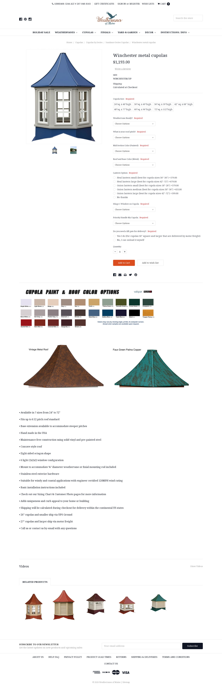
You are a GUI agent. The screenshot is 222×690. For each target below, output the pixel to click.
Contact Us (111, 663)
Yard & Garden (128, 32)
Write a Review (123, 68)
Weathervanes (65, 32)
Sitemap (126, 682)
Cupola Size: (123, 98)
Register (135, 3)
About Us (38, 656)
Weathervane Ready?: (128, 118)
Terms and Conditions (176, 656)
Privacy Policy (73, 656)
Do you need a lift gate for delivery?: (134, 231)
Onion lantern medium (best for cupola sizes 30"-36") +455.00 (149, 189)
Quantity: (117, 246)
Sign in (122, 3)
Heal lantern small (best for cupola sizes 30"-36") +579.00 (147, 177)
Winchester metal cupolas (144, 42)
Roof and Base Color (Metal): (131, 159)
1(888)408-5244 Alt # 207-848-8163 (72, 3)
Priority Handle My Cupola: (130, 217)
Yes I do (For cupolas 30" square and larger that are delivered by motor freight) (158, 236)
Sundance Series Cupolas (117, 42)
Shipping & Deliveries (144, 656)
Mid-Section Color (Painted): (130, 145)
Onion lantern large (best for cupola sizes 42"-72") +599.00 (147, 193)
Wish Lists (148, 3)
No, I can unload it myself (130, 239)
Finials (106, 32)
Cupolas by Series (94, 42)
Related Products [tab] (35, 581)
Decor (149, 32)
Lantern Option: (125, 172)
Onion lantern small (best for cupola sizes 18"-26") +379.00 (148, 185)
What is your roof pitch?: (129, 131)
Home (69, 42)
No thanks (122, 197)
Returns (121, 656)
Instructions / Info (174, 32)
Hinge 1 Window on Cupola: (131, 203)
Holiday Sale (41, 32)
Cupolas (88, 32)
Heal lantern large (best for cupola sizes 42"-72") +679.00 (147, 181)
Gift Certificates (104, 3)
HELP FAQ (53, 656)
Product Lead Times (99, 656)
